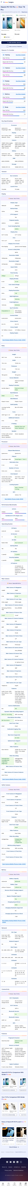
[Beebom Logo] (8, 2)
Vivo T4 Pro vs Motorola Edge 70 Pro (10, 1114)
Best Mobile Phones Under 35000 (14, 499)
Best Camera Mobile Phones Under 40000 (14, 779)
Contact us (17, 1167)
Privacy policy (8, 1170)
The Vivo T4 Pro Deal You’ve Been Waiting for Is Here (8, 1140)
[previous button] (3, 1085)
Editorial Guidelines (18, 1170)
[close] (13, 18)
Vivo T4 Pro (17, 30)
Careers (10, 1167)
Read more (24, 12)
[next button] (24, 1085)
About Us (4, 1167)
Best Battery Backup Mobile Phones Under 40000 (13, 921)
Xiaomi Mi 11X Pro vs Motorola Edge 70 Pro (10, 1090)
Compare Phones (10, 1152)
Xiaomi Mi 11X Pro (5, 30)
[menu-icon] (2, 2)
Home (2, 1152)
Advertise (23, 1167)
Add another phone (14, 42)
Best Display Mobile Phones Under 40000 (14, 340)
